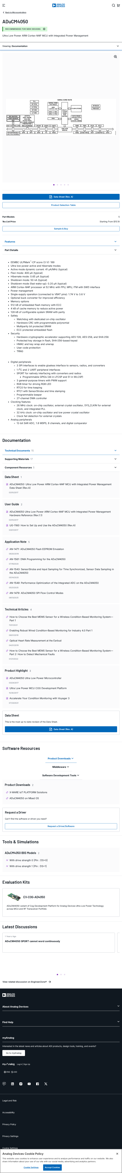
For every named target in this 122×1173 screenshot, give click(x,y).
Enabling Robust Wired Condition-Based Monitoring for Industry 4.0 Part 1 (51, 630)
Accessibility (8, 1112)
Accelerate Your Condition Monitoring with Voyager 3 (39, 698)
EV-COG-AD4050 (34, 897)
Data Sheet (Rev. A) (63, 196)
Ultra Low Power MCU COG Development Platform (38, 688)
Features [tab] (10, 241)
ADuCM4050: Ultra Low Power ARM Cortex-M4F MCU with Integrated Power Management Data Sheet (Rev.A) (60, 486)
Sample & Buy (61, 228)
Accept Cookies (52, 1167)
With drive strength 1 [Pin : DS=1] (28, 866)
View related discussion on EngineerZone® (25, 981)
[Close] (117, 1153)
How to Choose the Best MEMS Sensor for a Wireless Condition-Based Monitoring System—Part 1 (61, 618)
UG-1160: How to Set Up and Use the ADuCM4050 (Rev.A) (43, 525)
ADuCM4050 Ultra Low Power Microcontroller (35, 678)
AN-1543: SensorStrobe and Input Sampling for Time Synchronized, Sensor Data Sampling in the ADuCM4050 (62, 571)
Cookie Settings (10, 1148)
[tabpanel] (61, 342)
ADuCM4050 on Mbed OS (24, 798)
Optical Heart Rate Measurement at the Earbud (35, 640)
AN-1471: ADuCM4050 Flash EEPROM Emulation (37, 549)
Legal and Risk (9, 1100)
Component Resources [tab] (20, 467)
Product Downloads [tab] (59, 758)
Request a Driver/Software (61, 826)
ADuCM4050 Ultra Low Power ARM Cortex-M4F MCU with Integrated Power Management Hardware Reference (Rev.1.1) (60, 513)
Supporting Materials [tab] (19, 459)
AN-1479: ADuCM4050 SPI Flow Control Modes (36, 592)
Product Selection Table (63, 205)
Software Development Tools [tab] (59, 775)
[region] (61, 1161)
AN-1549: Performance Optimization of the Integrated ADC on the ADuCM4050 (54, 582)
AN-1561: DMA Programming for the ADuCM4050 (37, 559)
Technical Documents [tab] (19, 450)
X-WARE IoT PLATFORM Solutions (28, 792)
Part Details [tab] (11, 250)
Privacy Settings (10, 1136)
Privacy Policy (9, 1124)
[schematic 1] (61, 117)
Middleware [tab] (59, 766)
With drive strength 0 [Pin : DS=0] (29, 860)
